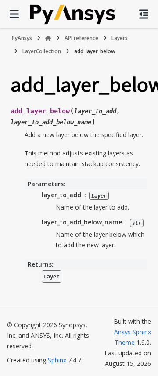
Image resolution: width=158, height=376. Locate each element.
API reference (81, 38)
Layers (119, 38)
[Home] (48, 38)
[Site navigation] (14, 14)
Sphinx (57, 360)
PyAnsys (22, 38)
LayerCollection (41, 51)
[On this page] (143, 14)
